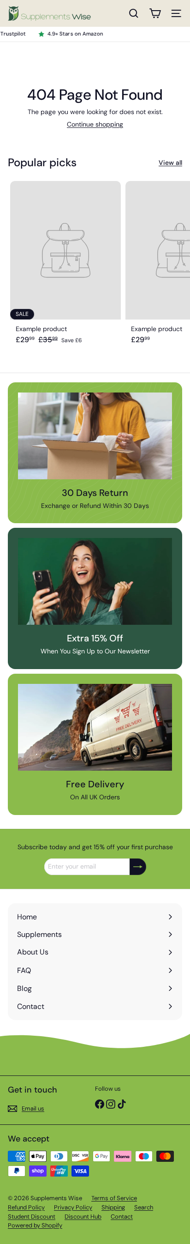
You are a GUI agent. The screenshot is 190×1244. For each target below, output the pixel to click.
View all (170, 163)
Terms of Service (114, 1198)
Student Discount (31, 1216)
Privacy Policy (73, 1207)
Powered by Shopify (35, 1225)
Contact (122, 1216)
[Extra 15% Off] (95, 581)
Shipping (113, 1207)
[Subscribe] (138, 866)
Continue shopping (95, 124)
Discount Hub (83, 1216)
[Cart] (155, 13)
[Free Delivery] (95, 727)
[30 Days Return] (95, 436)
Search (143, 1207)
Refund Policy (26, 1207)
